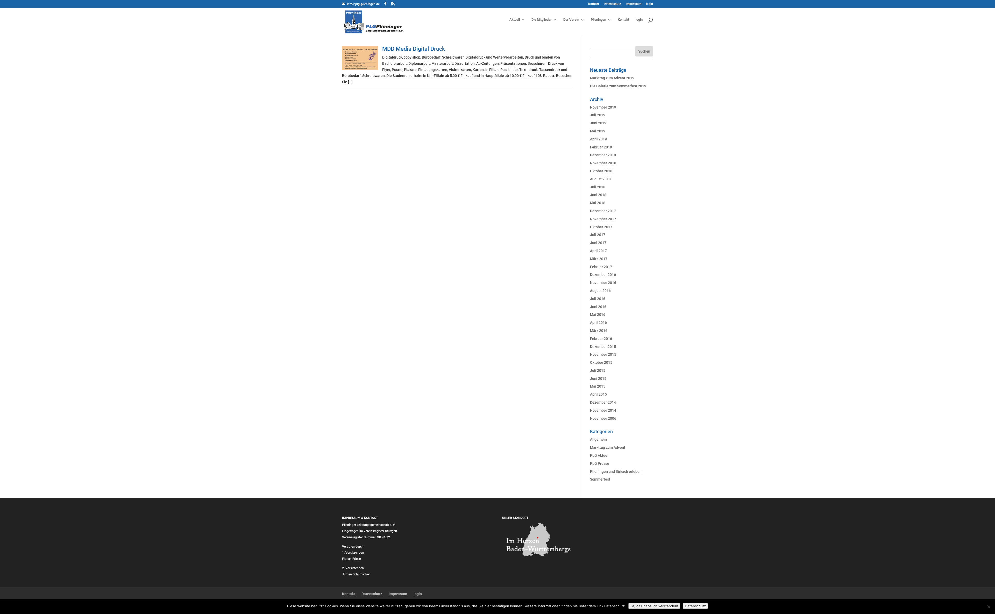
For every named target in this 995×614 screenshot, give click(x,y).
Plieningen (598, 20)
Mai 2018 (597, 203)
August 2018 (600, 179)
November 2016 (603, 283)
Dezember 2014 (603, 402)
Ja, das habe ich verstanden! (654, 606)
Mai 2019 (597, 131)
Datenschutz (612, 4)
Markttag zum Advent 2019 (612, 78)
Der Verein (571, 20)
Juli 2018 (597, 187)
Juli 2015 (597, 370)
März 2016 (598, 331)
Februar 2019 (601, 147)
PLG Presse (599, 463)
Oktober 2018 (601, 171)
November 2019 (603, 107)
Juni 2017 (598, 243)
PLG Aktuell (599, 455)
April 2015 (598, 394)
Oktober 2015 (601, 362)
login (649, 4)
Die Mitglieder (541, 20)
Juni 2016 (598, 307)
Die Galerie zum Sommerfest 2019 (618, 86)
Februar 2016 (601, 339)
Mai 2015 (597, 386)
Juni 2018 (598, 195)
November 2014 (603, 410)
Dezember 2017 (603, 211)
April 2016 (598, 322)
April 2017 (598, 251)
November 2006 (603, 418)
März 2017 (598, 259)
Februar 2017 (601, 267)
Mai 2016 (597, 314)
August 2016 (600, 291)
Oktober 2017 (601, 227)
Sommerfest (600, 479)
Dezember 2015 (603, 347)
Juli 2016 (597, 299)
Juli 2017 (597, 235)
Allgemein (598, 439)
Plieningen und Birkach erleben (616, 471)
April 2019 (598, 139)
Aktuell (514, 20)
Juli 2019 (597, 115)
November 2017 (603, 219)
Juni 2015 (598, 378)
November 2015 (603, 354)
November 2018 (603, 163)
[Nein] (988, 606)
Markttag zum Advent (607, 447)
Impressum (633, 4)
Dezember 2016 (603, 275)
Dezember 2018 (603, 155)
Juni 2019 (598, 123)
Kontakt (593, 4)
